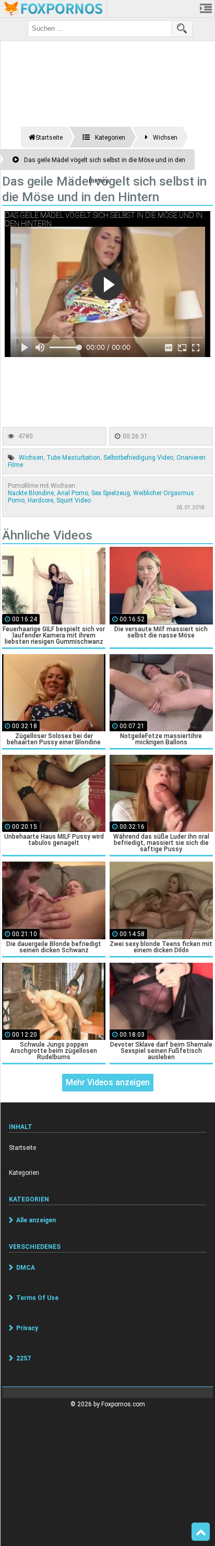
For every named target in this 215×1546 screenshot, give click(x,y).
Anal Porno (72, 493)
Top (201, 1532)
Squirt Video (73, 500)
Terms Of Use (37, 1298)
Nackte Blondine (31, 493)
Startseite (22, 1147)
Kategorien (24, 1172)
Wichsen (31, 457)
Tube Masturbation (73, 457)
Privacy (27, 1328)
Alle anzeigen (36, 1220)
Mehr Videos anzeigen (108, 1082)
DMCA (25, 1267)
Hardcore (40, 500)
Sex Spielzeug (110, 493)
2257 (23, 1358)
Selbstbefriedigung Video (138, 457)
